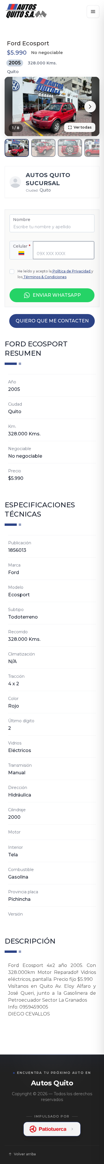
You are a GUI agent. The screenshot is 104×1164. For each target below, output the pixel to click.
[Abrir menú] (93, 11)
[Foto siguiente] (90, 106)
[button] (17, 148)
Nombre (21, 219)
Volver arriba (25, 1154)
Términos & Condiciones (44, 277)
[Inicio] (26, 11)
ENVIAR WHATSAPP (57, 295)
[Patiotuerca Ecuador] (52, 1129)
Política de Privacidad (71, 271)
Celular (21, 246)
